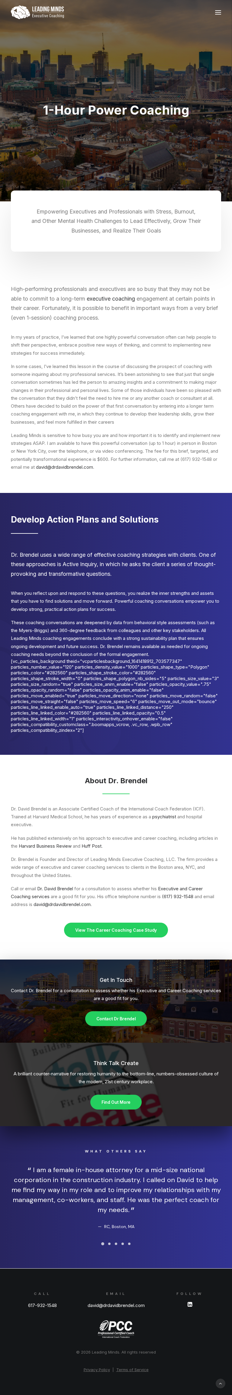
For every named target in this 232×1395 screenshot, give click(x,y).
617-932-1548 (42, 1305)
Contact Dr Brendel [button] (116, 1018)
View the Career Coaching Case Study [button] (116, 930)
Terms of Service (132, 1369)
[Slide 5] (129, 1243)
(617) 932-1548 (177, 896)
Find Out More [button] (116, 1102)
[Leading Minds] (37, 12)
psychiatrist (164, 817)
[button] (218, 12)
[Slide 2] (109, 1243)
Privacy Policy (97, 1369)
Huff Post (92, 846)
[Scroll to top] (220, 1383)
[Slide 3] (116, 1243)
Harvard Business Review (45, 846)
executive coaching (111, 298)
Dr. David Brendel (55, 888)
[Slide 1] (102, 1243)
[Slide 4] (122, 1243)
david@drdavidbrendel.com (64, 467)
